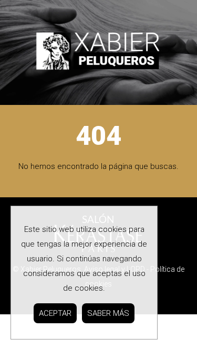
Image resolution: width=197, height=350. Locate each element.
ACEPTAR (55, 313)
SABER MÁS (108, 313)
